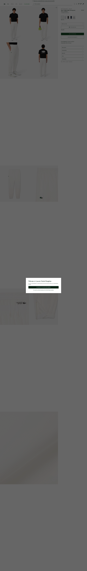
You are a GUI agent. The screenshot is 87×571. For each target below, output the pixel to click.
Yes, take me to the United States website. (43, 287)
